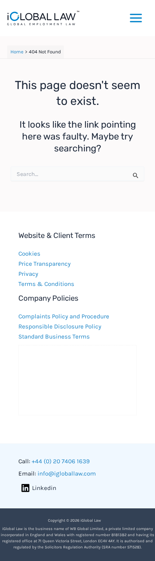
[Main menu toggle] (136, 18)
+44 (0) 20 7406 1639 (61, 461)
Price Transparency (44, 263)
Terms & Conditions (46, 283)
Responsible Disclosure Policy (59, 326)
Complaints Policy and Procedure (63, 316)
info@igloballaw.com (66, 473)
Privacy (28, 273)
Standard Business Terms (54, 336)
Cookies (29, 253)
